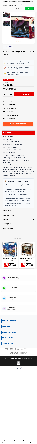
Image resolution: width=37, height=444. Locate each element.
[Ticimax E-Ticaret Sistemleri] (18, 368)
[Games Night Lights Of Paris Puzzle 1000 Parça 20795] (10, 249)
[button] (17, 41)
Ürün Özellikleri (8, 133)
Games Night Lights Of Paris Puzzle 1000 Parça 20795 (10, 258)
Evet (29, 8)
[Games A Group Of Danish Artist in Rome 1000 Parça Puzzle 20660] (27, 249)
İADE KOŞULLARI (7, 224)
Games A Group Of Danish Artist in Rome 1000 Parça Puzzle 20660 (27, 258)
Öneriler (5, 219)
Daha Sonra (19, 8)
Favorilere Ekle (4, 243)
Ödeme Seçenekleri (8, 215)
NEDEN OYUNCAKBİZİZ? (9, 228)
